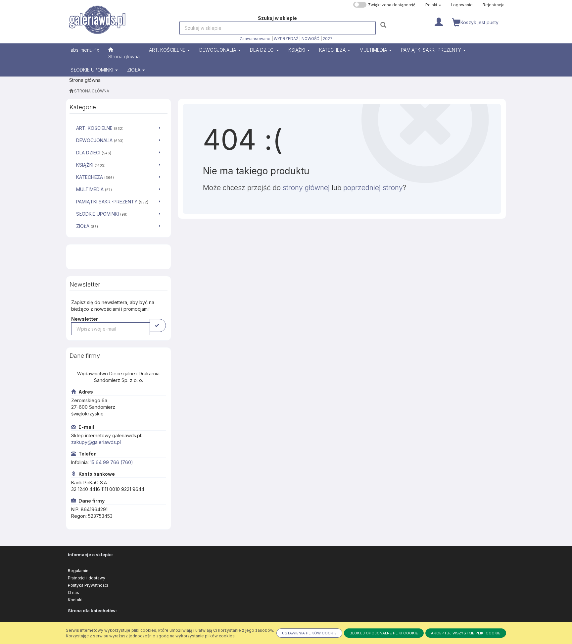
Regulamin (78, 570)
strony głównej (306, 188)
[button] (433, 5)
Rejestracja (493, 5)
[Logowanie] (438, 21)
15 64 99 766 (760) (111, 462)
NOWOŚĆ (310, 38)
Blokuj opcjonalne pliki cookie (384, 633)
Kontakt (75, 599)
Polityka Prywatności (88, 585)
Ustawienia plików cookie (309, 633)
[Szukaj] (384, 24)
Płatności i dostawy (86, 577)
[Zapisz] (158, 325)
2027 (327, 38)
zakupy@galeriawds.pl (96, 442)
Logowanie (462, 5)
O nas (73, 592)
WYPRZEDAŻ (286, 38)
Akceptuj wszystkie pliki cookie (466, 633)
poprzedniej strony (373, 188)
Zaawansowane (255, 38)
